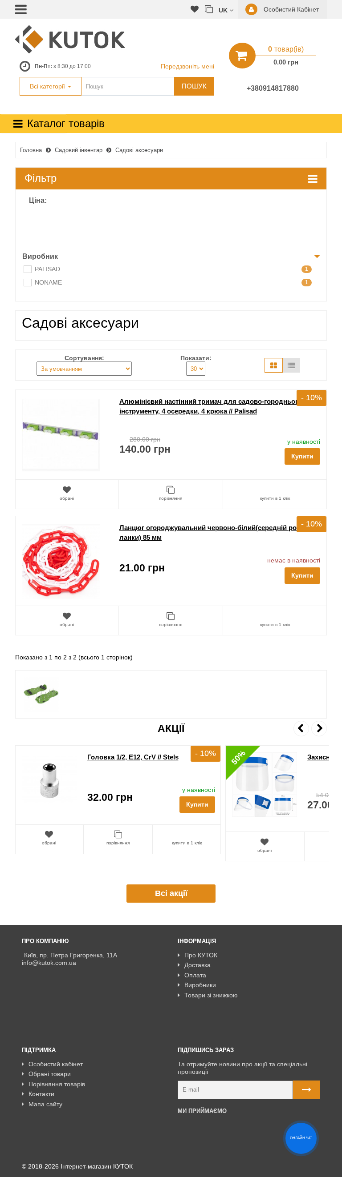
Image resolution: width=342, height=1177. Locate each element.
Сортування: (84, 358)
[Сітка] (274, 365)
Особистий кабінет (55, 1064)
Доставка (197, 964)
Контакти (41, 1093)
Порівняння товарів (56, 1084)
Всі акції (171, 893)
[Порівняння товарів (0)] (209, 9)
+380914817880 (273, 88)
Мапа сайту (45, 1104)
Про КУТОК (200, 955)
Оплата (195, 975)
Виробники (200, 984)
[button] (226, 9)
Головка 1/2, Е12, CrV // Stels (133, 757)
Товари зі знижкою (211, 995)
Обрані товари (49, 1073)
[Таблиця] (291, 365)
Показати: (196, 358)
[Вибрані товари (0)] (195, 9)
